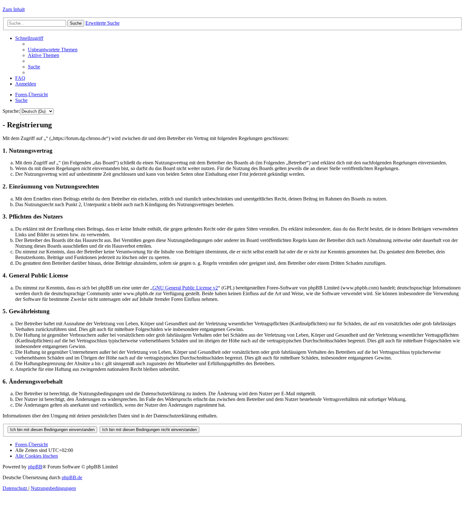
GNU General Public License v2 (185, 287)
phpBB (35, 466)
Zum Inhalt (14, 9)
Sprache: (11, 111)
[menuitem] (53, 49)
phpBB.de (72, 477)
